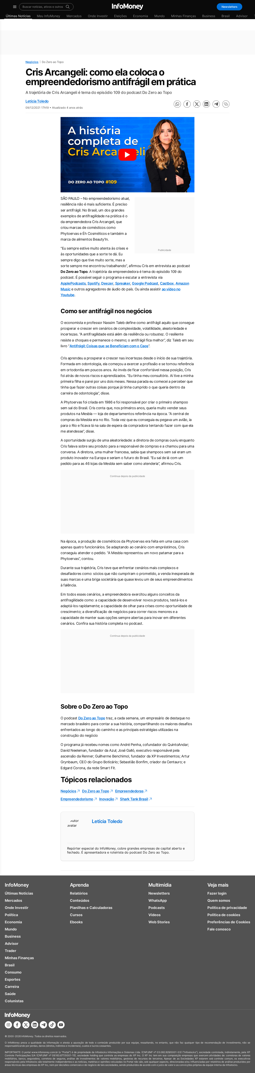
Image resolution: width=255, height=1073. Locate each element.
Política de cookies (223, 915)
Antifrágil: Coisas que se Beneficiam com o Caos (109, 346)
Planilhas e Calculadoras (91, 908)
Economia (140, 16)
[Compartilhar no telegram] (216, 104)
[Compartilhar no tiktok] (52, 1024)
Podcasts (156, 908)
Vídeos (154, 915)
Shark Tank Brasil (134, 799)
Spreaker (122, 283)
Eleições (120, 16)
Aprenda (79, 885)
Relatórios (79, 893)
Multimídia (159, 885)
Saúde (10, 994)
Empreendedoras (129, 791)
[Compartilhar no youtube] (61, 1024)
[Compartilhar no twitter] (196, 104)
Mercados (74, 16)
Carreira (12, 986)
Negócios (32, 62)
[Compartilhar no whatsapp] (177, 104)
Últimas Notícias (18, 16)
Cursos (76, 915)
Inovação (106, 799)
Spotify (93, 283)
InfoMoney (17, 885)
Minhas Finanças (183, 16)
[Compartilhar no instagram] (8, 1024)
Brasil (226, 16)
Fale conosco (219, 929)
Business (208, 16)
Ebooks (76, 922)
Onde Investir (98, 16)
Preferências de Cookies (228, 922)
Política (11, 915)
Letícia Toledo (37, 101)
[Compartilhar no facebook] (187, 104)
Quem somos (218, 900)
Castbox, (167, 283)
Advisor (242, 16)
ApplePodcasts (73, 283)
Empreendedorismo (77, 799)
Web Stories (159, 922)
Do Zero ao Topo (91, 718)
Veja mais (218, 885)
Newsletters (229, 6)
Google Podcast (145, 283)
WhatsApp (157, 900)
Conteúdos (79, 900)
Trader (10, 951)
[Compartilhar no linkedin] (206, 104)
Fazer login (217, 893)
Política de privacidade (227, 908)
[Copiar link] (226, 104)
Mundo (159, 16)
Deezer (107, 283)
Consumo (13, 972)
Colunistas (14, 1001)
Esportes (12, 979)
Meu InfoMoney (48, 16)
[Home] (127, 7)
